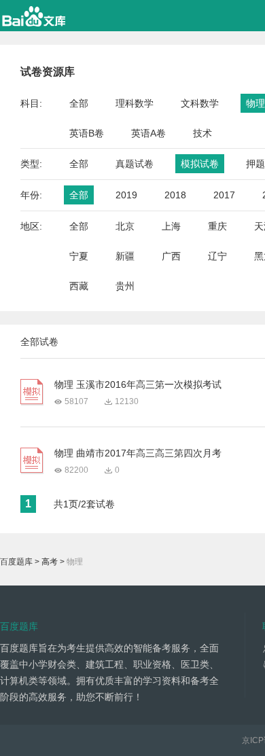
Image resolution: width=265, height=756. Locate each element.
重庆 (217, 226)
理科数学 (135, 103)
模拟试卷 (200, 163)
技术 (202, 133)
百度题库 (16, 561)
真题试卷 (135, 163)
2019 (126, 195)
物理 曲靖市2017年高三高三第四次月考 (138, 453)
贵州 (125, 286)
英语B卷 (86, 133)
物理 (255, 103)
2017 (224, 195)
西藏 (78, 286)
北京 (125, 226)
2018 (175, 195)
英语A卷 (148, 133)
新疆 (125, 256)
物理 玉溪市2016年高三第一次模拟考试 (138, 384)
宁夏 (78, 256)
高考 (49, 561)
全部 (78, 103)
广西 (171, 256)
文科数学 (200, 103)
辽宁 (217, 256)
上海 (171, 226)
